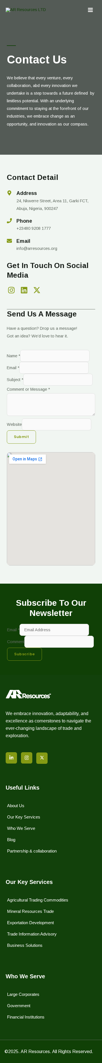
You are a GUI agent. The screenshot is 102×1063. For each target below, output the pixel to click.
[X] (42, 758)
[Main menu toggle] (90, 10)
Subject (15, 379)
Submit (21, 436)
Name (13, 356)
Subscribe (24, 654)
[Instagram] (26, 758)
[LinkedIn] (11, 758)
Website (14, 424)
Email (13, 367)
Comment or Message (28, 389)
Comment (15, 641)
